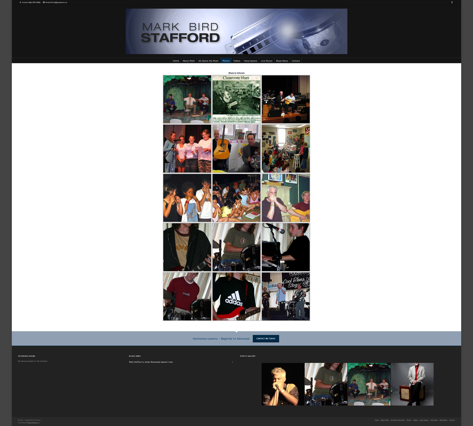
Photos (409, 420)
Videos (415, 420)
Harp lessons (424, 420)
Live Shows (434, 420)
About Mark (385, 420)
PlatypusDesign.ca (33, 423)
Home (377, 420)
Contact (452, 420)
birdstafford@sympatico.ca (56, 2)
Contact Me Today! (265, 339)
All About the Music (398, 420)
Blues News (443, 420)
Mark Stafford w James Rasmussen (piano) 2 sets (151, 362)
